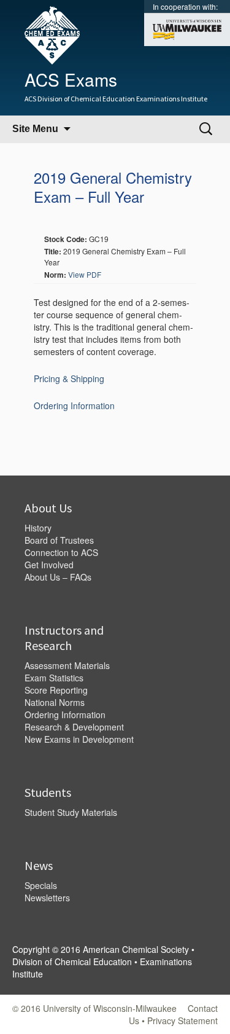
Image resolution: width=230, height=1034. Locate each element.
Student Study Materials (71, 812)
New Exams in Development (79, 739)
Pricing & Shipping (69, 378)
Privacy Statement (182, 1020)
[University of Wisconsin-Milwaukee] (187, 28)
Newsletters (47, 897)
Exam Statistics (54, 678)
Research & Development (74, 727)
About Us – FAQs (58, 577)
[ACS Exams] (46, 34)
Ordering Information (74, 405)
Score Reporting (56, 690)
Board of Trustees (59, 540)
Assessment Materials (67, 665)
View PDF (84, 274)
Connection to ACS (61, 552)
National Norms (55, 702)
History (38, 528)
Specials (41, 885)
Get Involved (49, 564)
